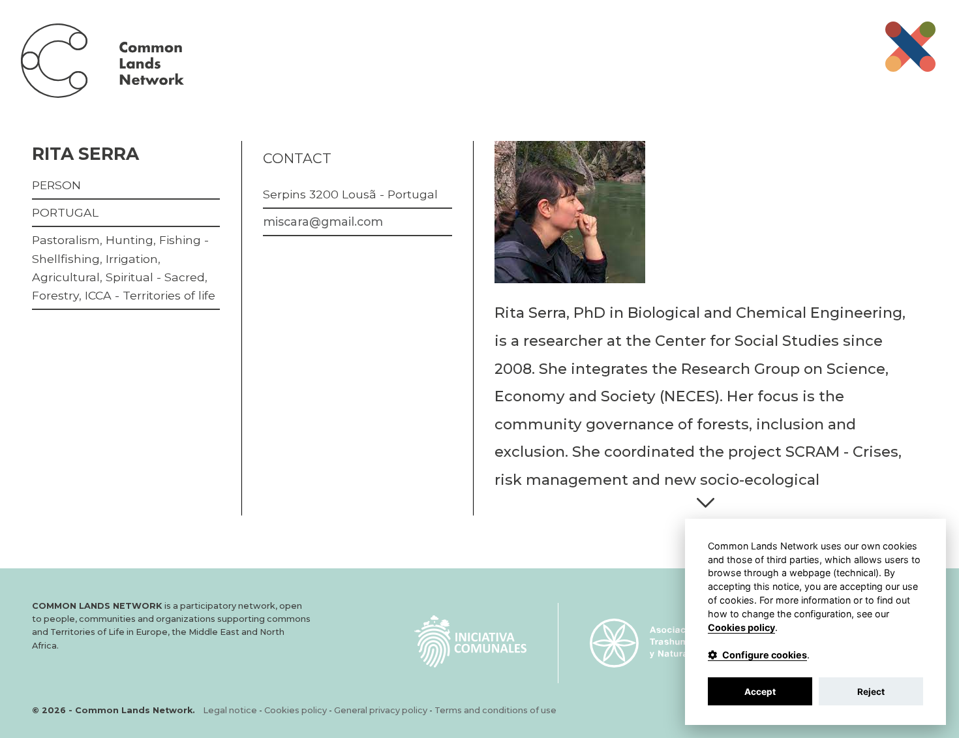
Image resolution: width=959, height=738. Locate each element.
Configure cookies (764, 654)
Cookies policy (295, 710)
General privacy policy (380, 710)
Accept (760, 691)
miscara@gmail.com (323, 221)
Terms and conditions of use (495, 710)
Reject (871, 691)
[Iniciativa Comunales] (470, 641)
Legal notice (230, 710)
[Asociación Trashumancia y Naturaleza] (651, 643)
